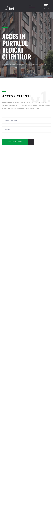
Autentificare (15, 142)
